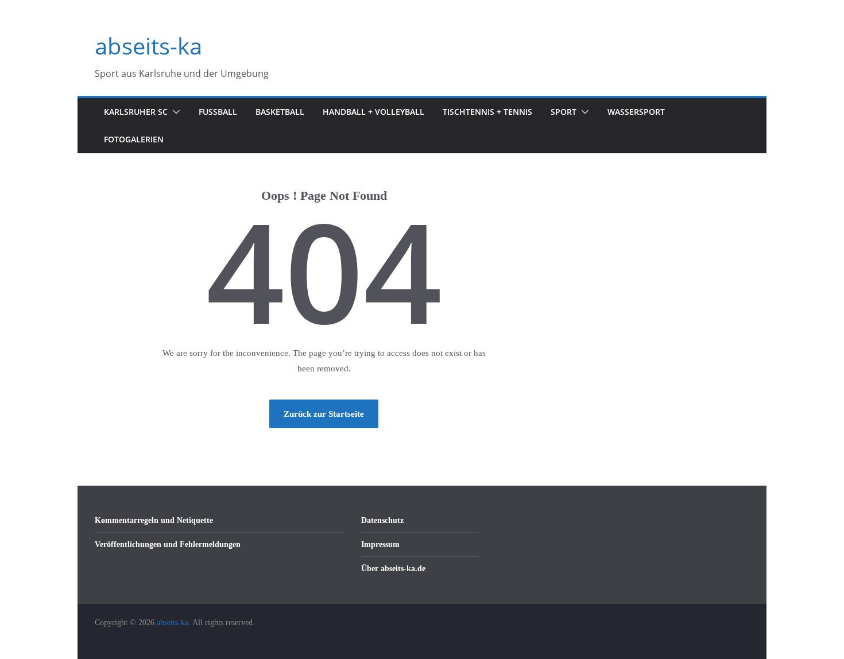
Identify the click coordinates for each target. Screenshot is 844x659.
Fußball (218, 111)
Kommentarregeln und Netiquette (154, 520)
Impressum (380, 544)
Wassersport (636, 111)
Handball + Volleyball (373, 111)
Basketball (279, 111)
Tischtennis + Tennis (487, 111)
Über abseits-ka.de (393, 568)
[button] (174, 112)
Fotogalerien (134, 139)
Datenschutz (382, 520)
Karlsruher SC (136, 111)
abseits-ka (148, 45)
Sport (563, 111)
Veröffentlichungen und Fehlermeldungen (168, 544)
